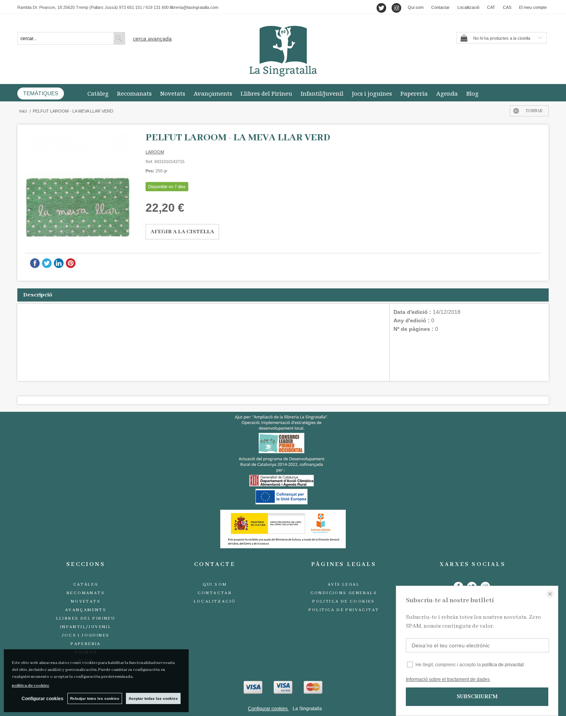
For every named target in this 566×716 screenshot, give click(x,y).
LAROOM (155, 152)
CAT (491, 7)
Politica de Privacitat (343, 610)
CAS (507, 7)
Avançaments (213, 93)
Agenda (447, 93)
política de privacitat (503, 664)
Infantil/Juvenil (322, 93)
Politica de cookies (343, 601)
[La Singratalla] (283, 51)
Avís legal (344, 584)
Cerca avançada (152, 38)
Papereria (414, 93)
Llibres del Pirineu (266, 93)
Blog (472, 93)
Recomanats (134, 93)
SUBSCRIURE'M (477, 696)
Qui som (416, 7)
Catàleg (98, 93)
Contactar (440, 7)
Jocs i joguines (372, 93)
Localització (468, 7)
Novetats (172, 93)
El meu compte (533, 7)
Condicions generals (343, 593)
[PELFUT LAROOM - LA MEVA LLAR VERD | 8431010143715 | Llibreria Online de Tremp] (77, 185)
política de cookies (30, 685)
